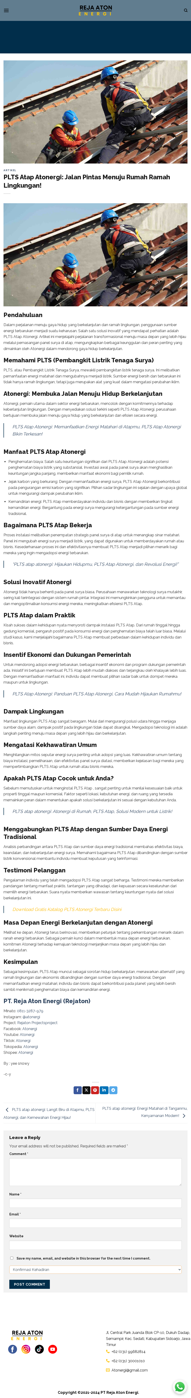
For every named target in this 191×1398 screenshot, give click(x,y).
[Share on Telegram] (113, 1090)
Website (16, 1236)
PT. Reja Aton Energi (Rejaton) (46, 1001)
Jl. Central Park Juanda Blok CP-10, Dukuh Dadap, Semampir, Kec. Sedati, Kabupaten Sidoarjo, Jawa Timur (148, 1338)
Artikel (9, 170)
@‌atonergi (31, 1017)
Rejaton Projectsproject (37, 1023)
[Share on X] (86, 1090)
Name (15, 1194)
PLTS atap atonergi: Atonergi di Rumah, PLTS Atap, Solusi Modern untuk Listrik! (92, 811)
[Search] (186, 10)
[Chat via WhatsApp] (180, 1387)
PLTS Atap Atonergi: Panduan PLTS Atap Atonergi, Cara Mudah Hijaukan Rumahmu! (96, 693)
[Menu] (6, 10)
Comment (18, 1154)
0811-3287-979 (29, 1011)
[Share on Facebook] (78, 1090)
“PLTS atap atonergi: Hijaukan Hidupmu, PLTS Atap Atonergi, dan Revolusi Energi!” (95, 564)
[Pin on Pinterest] (95, 1090)
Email (15, 1214)
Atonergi (29, 1029)
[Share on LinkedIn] (104, 1090)
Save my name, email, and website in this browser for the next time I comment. (83, 1258)
